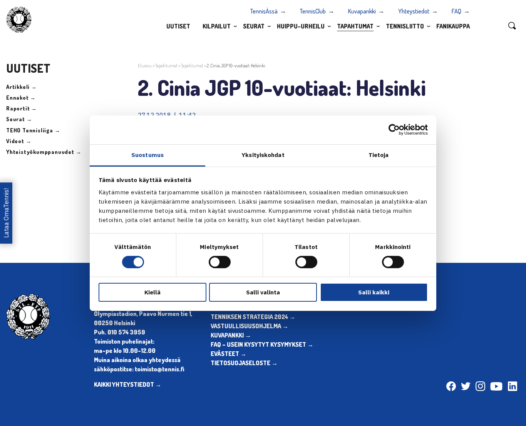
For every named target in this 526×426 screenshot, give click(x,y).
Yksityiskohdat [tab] (262, 154)
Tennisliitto (405, 26)
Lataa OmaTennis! (6, 213)
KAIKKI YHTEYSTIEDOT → (127, 384)
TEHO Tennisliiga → (33, 130)
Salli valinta (263, 292)
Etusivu (145, 65)
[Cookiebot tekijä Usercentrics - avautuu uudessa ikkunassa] (394, 129)
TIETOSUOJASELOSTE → (244, 363)
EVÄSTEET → (228, 354)
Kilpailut (217, 26)
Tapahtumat (355, 26)
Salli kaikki (373, 292)
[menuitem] (178, 25)
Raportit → (21, 108)
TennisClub (313, 11)
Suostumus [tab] (147, 154)
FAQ (456, 11)
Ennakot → (21, 97)
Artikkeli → (21, 87)
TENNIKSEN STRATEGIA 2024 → (253, 317)
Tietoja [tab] (379, 154)
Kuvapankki (362, 11)
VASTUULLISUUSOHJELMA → (249, 326)
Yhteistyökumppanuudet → (43, 152)
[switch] (220, 262)
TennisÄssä (264, 11)
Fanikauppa (453, 26)
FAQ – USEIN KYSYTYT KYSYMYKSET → (262, 344)
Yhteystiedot (413, 11)
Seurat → (19, 119)
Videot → (18, 141)
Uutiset (178, 26)
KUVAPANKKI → (231, 335)
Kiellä (152, 292)
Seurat (254, 26)
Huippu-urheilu (301, 26)
